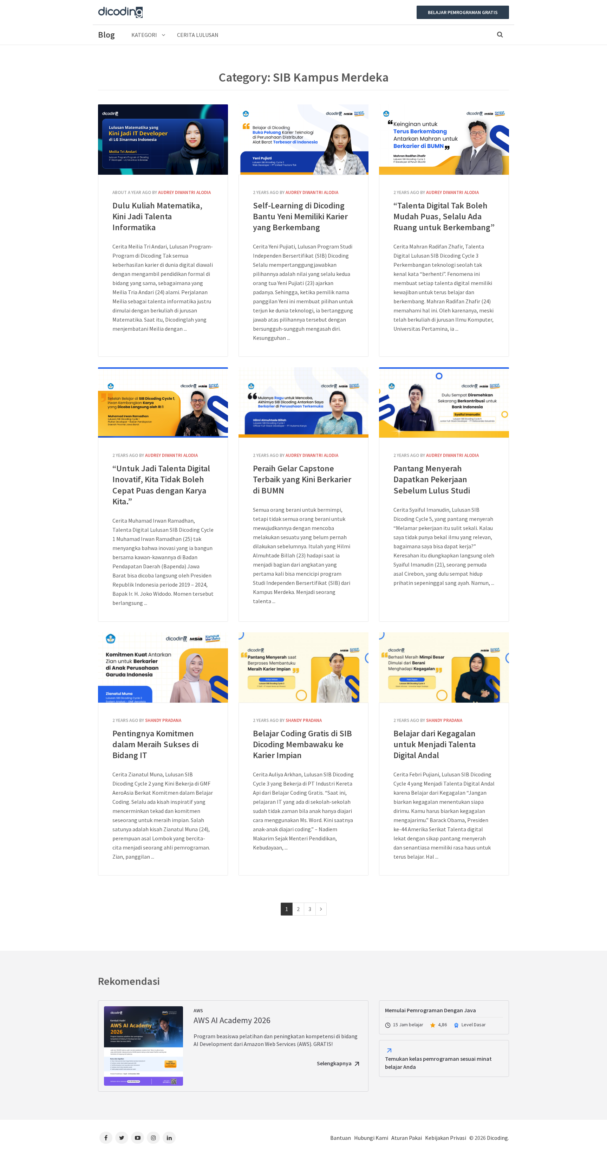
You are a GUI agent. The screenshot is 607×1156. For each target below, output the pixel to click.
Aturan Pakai (406, 1137)
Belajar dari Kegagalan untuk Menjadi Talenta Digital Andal (444, 667)
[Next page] (321, 909)
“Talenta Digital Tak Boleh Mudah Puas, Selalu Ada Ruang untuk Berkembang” (444, 139)
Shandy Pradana (163, 720)
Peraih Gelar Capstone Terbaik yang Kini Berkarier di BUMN (303, 402)
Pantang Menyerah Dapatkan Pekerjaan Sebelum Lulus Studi (444, 402)
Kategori (144, 34)
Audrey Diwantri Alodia (184, 192)
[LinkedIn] (169, 1138)
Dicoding (497, 1137)
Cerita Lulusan (197, 34)
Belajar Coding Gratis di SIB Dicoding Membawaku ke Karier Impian (303, 667)
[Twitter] (121, 1138)
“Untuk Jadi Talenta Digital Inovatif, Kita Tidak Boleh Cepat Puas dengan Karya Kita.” (163, 402)
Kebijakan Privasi (445, 1137)
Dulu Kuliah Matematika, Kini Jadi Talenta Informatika (163, 139)
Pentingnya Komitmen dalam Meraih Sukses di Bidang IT (163, 667)
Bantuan (340, 1137)
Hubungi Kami (371, 1137)
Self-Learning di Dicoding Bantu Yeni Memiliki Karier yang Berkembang (303, 139)
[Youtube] (137, 1138)
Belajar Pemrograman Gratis (463, 12)
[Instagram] (153, 1138)
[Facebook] (105, 1138)
